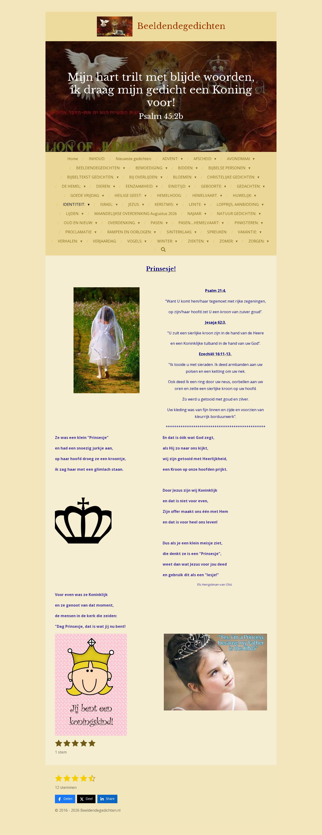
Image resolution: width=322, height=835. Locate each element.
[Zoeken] (163, 249)
